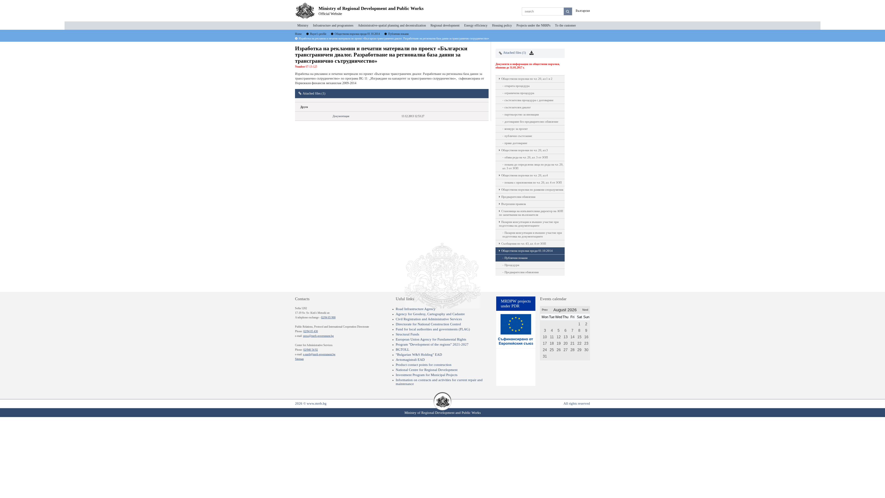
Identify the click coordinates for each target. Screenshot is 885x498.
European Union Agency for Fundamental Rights (431, 339)
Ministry (302, 25)
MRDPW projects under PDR (516, 303)
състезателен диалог (517, 107)
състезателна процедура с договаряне (529, 100)
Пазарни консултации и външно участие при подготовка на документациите (529, 223)
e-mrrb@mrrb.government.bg (319, 354)
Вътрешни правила (513, 204)
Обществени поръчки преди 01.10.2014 (527, 250)
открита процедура (517, 86)
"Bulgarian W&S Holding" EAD (419, 354)
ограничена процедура (519, 93)
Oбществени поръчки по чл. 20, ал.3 (524, 150)
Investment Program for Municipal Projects (426, 375)
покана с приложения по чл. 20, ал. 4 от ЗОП (533, 182)
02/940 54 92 (310, 349)
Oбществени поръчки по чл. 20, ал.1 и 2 (526, 78)
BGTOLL (402, 349)
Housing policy (502, 25)
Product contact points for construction (423, 365)
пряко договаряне (515, 143)
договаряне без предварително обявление (531, 121)
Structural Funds (407, 334)
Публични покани (516, 258)
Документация (341, 116)
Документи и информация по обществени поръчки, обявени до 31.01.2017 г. (528, 65)
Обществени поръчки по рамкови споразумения (532, 189)
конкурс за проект (516, 128)
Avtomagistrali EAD (410, 360)
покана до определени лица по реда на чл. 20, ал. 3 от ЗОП (532, 166)
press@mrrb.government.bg (318, 336)
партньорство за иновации (521, 114)
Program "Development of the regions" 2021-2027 (432, 344)
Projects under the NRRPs (533, 25)
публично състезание (518, 136)
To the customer (565, 25)
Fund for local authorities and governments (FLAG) (433, 329)
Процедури (511, 265)
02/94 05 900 (328, 317)
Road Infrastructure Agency (416, 309)
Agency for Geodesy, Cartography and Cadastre (430, 314)
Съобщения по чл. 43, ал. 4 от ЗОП (523, 243)
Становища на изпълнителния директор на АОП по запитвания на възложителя (531, 212)
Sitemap (299, 359)
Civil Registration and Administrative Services (429, 319)
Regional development (445, 25)
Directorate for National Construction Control (428, 324)
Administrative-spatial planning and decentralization (392, 25)
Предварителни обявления (518, 197)
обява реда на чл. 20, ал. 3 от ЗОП (526, 157)
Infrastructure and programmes (333, 25)
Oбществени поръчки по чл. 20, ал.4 (524, 175)
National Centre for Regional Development (426, 370)
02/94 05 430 (310, 331)
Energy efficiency (475, 25)
